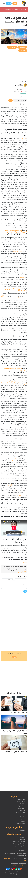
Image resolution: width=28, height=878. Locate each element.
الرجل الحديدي (18, 488)
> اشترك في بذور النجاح (19, 841)
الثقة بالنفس (17, 91)
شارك (10, 100)
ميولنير (12, 460)
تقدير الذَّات (23, 138)
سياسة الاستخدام (8, 871)
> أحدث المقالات (21, 799)
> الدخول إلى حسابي (20, 846)
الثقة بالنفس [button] (22, 47)
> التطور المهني (21, 808)
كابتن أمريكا (22, 495)
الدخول (14, 3)
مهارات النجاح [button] (12, 47)
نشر (25, 591)
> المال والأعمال (21, 803)
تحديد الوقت (22, 277)
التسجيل (9, 3)
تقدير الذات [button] (22, 50)
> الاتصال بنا (22, 850)
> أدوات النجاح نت (20, 823)
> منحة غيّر (22, 830)
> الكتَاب (23, 821)
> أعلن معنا (22, 837)
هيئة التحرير (19, 85)
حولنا (21, 871)
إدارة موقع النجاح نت (21, 571)
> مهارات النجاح (21, 801)
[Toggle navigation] (4, 3)
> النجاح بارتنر (21, 839)
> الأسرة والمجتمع (20, 812)
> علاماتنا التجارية (20, 848)
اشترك (14, 657)
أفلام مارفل (9, 485)
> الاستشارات (21, 817)
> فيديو (23, 814)
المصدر (25, 562)
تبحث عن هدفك (17, 251)
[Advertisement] (14, 66)
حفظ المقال (23, 93)
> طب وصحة (21, 810)
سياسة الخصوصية (16, 871)
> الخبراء (23, 819)
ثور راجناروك (12, 458)
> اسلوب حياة (21, 806)
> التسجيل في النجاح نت (19, 843)
